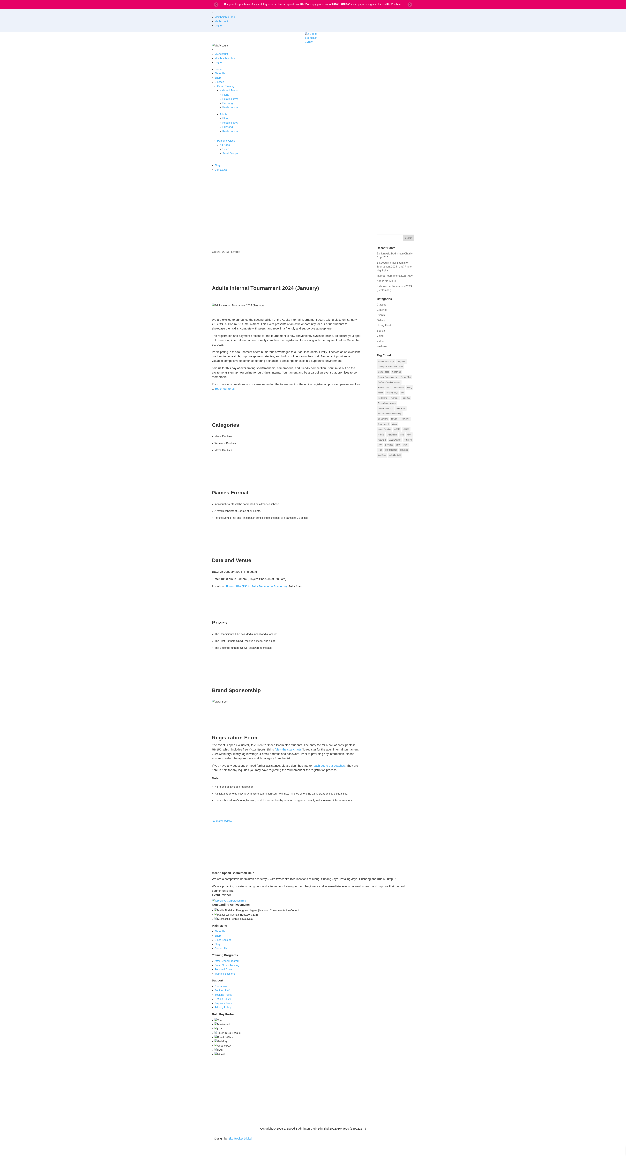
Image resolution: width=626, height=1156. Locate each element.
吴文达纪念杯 (395, 440)
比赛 (380, 450)
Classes (219, 82)
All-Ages (225, 145)
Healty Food (384, 325)
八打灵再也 (392, 434)
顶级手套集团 (395, 455)
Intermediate (398, 387)
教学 (398, 445)
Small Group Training (227, 965)
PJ (402, 393)
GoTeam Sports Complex (389, 382)
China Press (383, 372)
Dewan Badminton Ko (387, 377)
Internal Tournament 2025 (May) (395, 275)
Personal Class (226, 140)
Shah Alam (383, 419)
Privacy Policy (223, 1007)
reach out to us (225, 388)
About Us (220, 73)
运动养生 (382, 455)
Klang (225, 94)
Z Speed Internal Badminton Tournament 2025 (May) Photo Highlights (394, 266)
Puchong (227, 103)
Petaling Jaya (230, 99)
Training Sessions (225, 973)
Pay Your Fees (223, 1003)
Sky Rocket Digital (240, 1138)
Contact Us (221, 169)
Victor (394, 424)
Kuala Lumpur (230, 107)
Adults (223, 114)
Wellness (382, 346)
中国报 (397, 429)
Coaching (396, 372)
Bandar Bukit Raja (386, 361)
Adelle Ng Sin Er (386, 281)
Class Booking (223, 940)
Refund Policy (223, 999)
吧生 (409, 434)
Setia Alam (400, 408)
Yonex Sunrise (384, 429)
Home (218, 69)
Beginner (401, 361)
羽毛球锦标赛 (391, 450)
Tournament (383, 424)
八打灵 (381, 434)
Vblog (380, 336)
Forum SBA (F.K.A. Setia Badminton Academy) (256, 586)
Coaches (382, 309)
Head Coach (383, 387)
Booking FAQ (222, 990)
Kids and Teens (229, 90)
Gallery (381, 320)
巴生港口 (389, 445)
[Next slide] (410, 4)
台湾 (402, 434)
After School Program (227, 961)
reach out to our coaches (329, 765)
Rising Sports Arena (387, 403)
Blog (217, 165)
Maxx (380, 393)
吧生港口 (382, 440)
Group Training (225, 86)
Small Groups (230, 153)
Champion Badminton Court (390, 367)
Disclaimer (221, 986)
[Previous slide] (216, 4)
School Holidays (385, 408)
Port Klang (382, 398)
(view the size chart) (288, 749)
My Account (221, 21)
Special (381, 330)
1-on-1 (226, 149)
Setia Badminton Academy (389, 414)
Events (235, 251)
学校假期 (408, 440)
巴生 (380, 445)
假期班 (406, 429)
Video (380, 341)
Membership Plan (225, 17)
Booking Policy (223, 994)
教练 (405, 445)
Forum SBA (406, 377)
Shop (218, 77)
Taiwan (394, 419)
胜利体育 (404, 450)
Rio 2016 (406, 398)
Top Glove (405, 419)
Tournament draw (222, 821)
